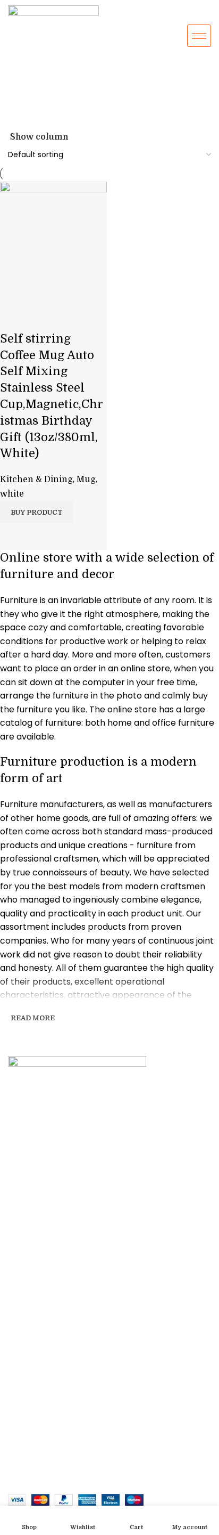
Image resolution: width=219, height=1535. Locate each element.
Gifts (17, 1153)
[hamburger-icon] (199, 36)
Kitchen (22, 1171)
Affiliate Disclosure (43, 1389)
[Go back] (21, 84)
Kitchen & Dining (36, 479)
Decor (19, 1135)
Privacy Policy (34, 1371)
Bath (16, 1226)
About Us (24, 1316)
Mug (86, 479)
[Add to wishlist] (13, 317)
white (12, 494)
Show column (39, 137)
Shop (17, 1208)
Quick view (13, 536)
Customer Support (41, 1352)
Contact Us (28, 1334)
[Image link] (109, 1066)
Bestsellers (28, 1244)
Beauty (20, 1189)
